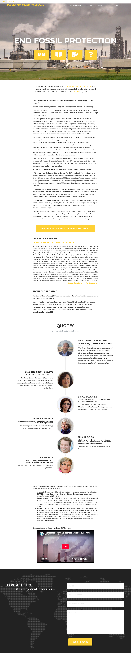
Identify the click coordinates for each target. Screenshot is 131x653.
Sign (63, 5)
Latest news (76, 91)
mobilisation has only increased (77, 86)
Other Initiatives (113, 5)
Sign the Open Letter (74, 283)
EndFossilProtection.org (25, 5)
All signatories (91, 283)
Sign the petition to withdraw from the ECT (65, 229)
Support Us (90, 5)
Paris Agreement (75, 5)
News (100, 5)
